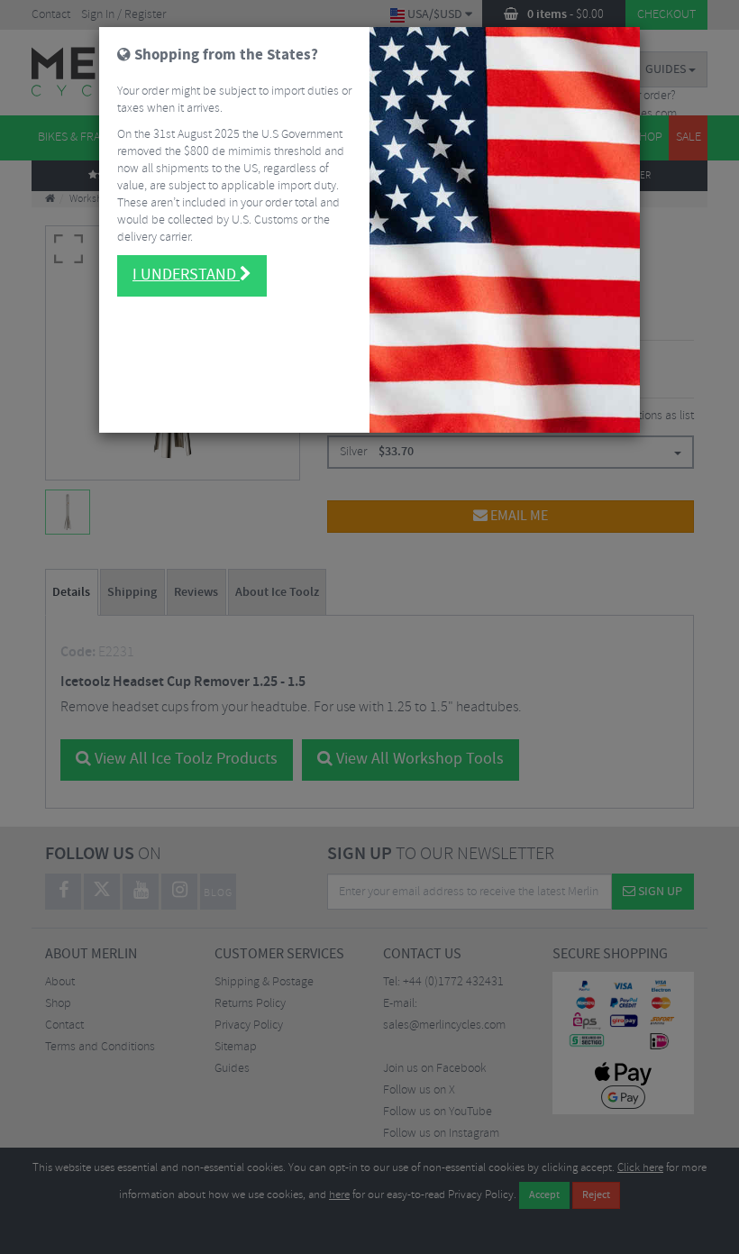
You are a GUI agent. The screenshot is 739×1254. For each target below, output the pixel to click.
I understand (186, 275)
